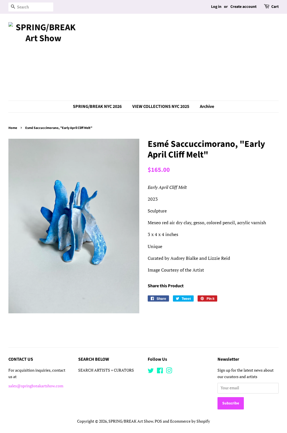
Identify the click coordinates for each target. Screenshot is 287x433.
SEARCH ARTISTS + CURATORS (106, 370)
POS (158, 421)
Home (12, 128)
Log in (216, 7)
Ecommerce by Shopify (190, 421)
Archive (207, 106)
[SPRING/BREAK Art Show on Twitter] (151, 371)
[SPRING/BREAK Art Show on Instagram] (169, 371)
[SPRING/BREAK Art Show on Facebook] (160, 371)
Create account (243, 7)
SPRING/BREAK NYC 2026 (97, 106)
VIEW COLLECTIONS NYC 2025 (160, 106)
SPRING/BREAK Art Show (130, 421)
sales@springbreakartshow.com (35, 385)
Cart (275, 7)
